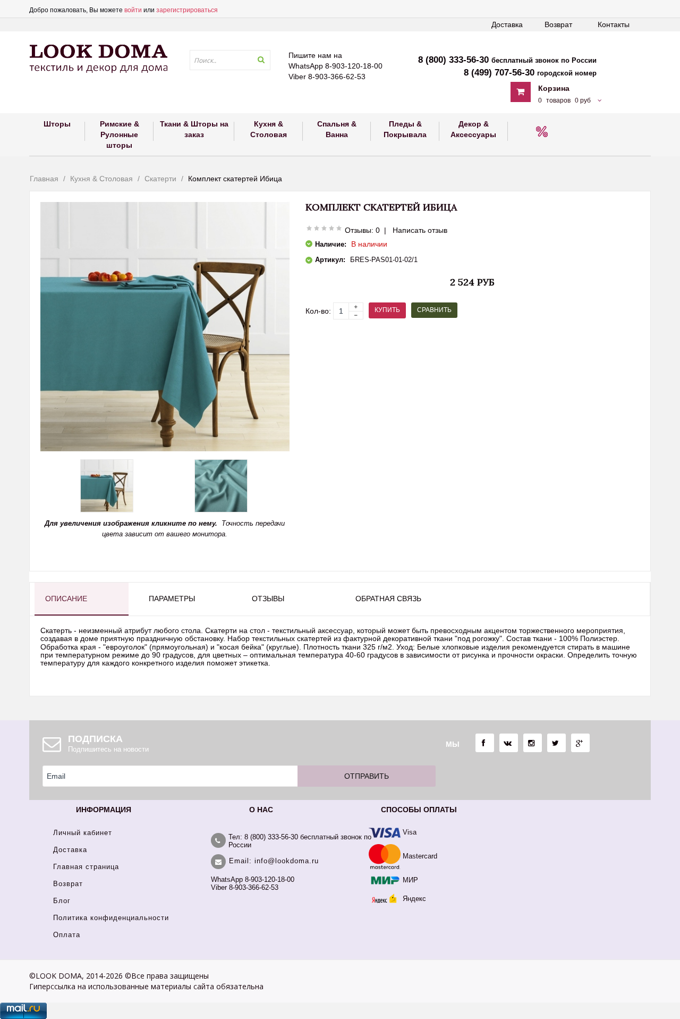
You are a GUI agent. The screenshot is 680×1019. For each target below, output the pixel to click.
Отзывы (268, 598)
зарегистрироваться (187, 10)
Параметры (172, 598)
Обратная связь (388, 598)
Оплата (66, 935)
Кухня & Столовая (101, 178)
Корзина (554, 88)
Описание (66, 598)
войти (133, 10)
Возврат (558, 24)
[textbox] (230, 60)
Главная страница (86, 867)
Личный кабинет (82, 833)
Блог (62, 901)
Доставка (507, 24)
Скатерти (160, 178)
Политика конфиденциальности (111, 918)
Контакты (614, 24)
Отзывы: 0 (362, 230)
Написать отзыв (420, 230)
